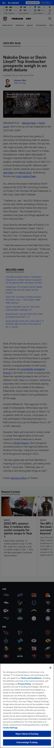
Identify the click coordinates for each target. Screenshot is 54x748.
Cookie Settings (10, 727)
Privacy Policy (24, 684)
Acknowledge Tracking (27, 742)
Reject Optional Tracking (27, 734)
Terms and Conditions (31, 678)
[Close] (50, 667)
